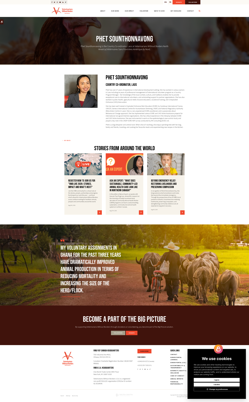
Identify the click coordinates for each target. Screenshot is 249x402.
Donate (179, 2)
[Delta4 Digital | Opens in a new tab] (124, 395)
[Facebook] (52, 2)
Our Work (115, 11)
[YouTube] (60, 2)
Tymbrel (186, 396)
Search (62, 395)
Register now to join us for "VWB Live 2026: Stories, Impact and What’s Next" (81, 184)
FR (170, 2)
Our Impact (129, 11)
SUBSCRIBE (144, 351)
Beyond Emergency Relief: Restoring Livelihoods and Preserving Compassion (164, 184)
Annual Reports (176, 379)
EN (165, 2)
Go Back (67, 140)
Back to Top (75, 395)
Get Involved (176, 11)
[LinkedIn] (63, 2)
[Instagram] (57, 2)
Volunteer (193, 2)
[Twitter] (54, 2)
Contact (190, 11)
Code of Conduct (177, 376)
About (102, 11)
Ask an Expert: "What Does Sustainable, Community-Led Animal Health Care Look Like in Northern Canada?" (124, 185)
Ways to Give (159, 11)
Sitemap (68, 395)
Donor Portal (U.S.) (178, 362)
